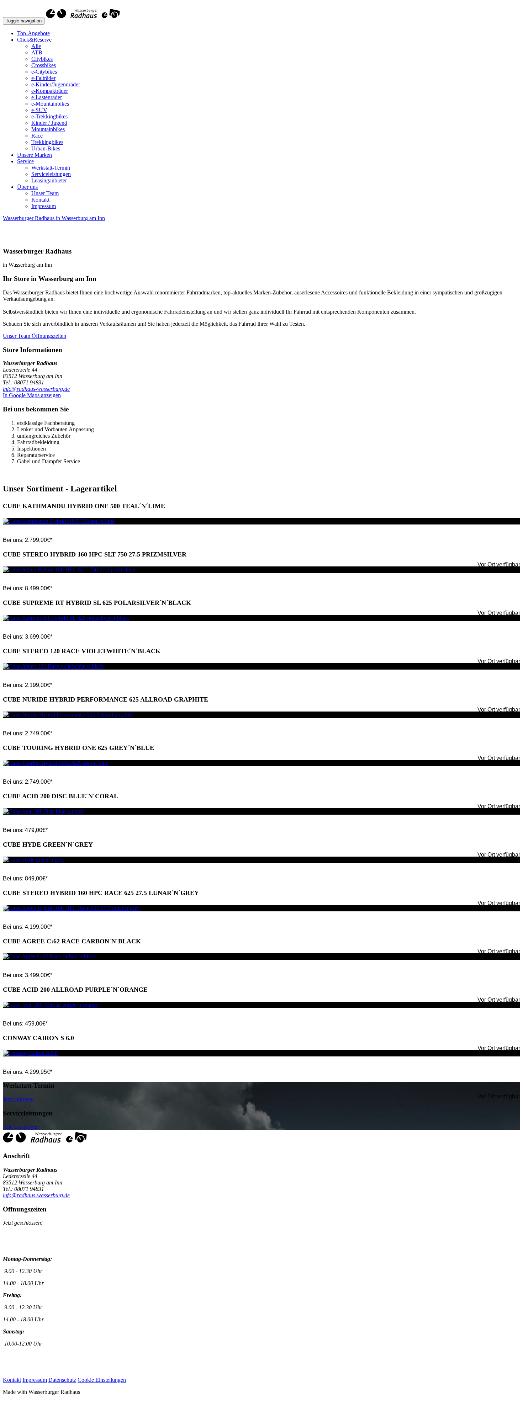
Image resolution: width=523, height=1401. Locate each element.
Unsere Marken (34, 155)
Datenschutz (62, 1380)
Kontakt (40, 200)
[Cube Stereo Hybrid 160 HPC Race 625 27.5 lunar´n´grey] (261, 908)
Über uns (27, 187)
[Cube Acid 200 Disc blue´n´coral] (261, 811)
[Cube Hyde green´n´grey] (261, 860)
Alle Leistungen (21, 1127)
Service (25, 161)
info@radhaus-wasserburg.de (36, 389)
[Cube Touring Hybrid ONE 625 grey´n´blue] (261, 763)
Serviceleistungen (51, 174)
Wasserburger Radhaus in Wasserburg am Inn (54, 218)
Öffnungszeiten (49, 336)
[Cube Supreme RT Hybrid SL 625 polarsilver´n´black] (261, 618)
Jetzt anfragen (18, 1099)
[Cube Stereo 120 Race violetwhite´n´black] (261, 666)
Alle (36, 46)
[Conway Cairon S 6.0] (261, 1053)
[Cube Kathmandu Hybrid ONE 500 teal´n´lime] (261, 521)
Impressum (43, 206)
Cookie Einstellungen (102, 1380)
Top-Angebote (33, 33)
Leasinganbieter (49, 180)
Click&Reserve (34, 40)
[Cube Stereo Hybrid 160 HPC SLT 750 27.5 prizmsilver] (261, 569)
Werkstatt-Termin (50, 168)
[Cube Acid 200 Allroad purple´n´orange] (261, 1005)
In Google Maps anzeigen (32, 395)
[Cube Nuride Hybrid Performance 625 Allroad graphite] (261, 715)
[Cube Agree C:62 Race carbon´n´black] (261, 956)
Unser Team (45, 193)
